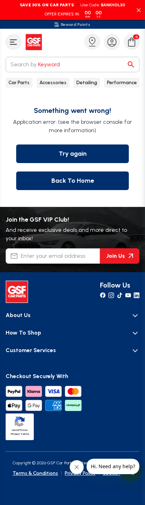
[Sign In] (112, 42)
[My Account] (112, 42)
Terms (25, 434)
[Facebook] (103, 295)
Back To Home (72, 180)
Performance (122, 83)
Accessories (53, 83)
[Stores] (92, 42)
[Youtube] (128, 295)
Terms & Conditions (35, 473)
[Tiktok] (119, 295)
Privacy (15, 434)
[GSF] (34, 42)
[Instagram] (111, 295)
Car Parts (19, 83)
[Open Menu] (13, 42)
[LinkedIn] (136, 295)
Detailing (86, 83)
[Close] (139, 10)
